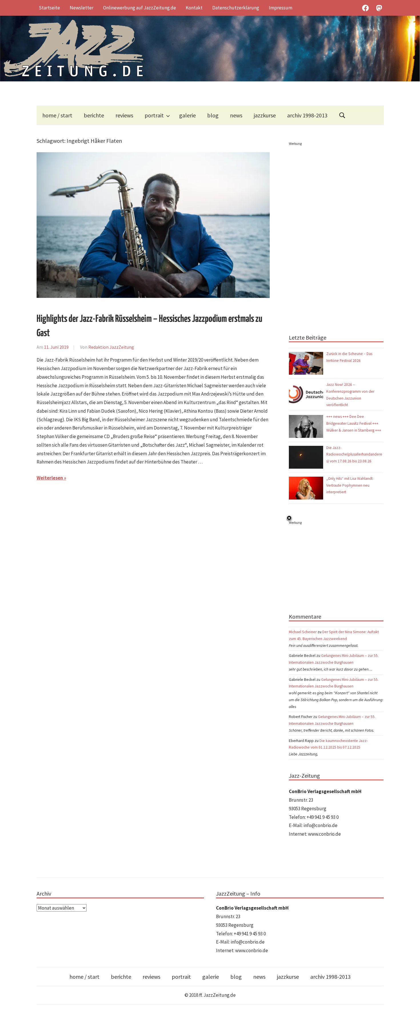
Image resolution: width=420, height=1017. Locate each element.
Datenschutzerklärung (235, 8)
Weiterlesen (50, 478)
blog (213, 115)
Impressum (280, 8)
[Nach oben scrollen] (410, 1007)
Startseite (49, 8)
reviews (124, 115)
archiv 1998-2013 (307, 115)
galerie (187, 115)
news (236, 115)
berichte (94, 115)
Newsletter (81, 8)
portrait (154, 115)
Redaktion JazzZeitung (111, 347)
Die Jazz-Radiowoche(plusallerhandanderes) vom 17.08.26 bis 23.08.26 (354, 454)
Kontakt (194, 8)
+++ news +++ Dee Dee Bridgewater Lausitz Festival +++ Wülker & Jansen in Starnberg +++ (353, 423)
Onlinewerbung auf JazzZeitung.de (139, 8)
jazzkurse (265, 115)
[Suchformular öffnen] (342, 115)
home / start (57, 115)
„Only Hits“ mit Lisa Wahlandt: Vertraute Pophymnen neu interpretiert (349, 485)
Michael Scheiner (303, 631)
